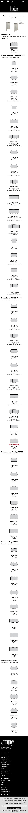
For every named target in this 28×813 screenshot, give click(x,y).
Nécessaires (15, 811)
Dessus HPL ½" (4, 771)
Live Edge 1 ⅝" (4, 766)
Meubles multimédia (5, 791)
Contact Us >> (3, 754)
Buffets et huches (5, 787)
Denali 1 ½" (3, 762)
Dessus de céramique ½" (6, 773)
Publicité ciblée (6, 810)
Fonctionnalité (23, 810)
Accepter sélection (21, 805)
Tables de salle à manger (6, 780)
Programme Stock (5, 759)
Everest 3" (3, 768)
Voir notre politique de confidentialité (14, 803)
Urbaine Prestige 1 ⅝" (6, 764)
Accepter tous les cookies (14, 808)
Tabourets (3, 786)
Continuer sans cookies (8, 805)
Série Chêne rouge (6, 797)
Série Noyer (4, 794)
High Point (3, 775)
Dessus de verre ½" (5, 770)
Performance (15, 810)
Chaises (3, 782)
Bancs (2, 784)
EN (23, 1)
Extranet (18, 1)
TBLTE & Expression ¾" (6, 761)
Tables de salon (4, 789)
